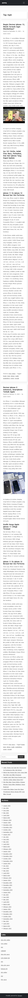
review (12, 378)
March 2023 (6, 904)
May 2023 (6, 899)
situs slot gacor (5, 954)
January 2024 (7, 880)
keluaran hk (4, 969)
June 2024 (6, 868)
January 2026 (7, 822)
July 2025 (6, 837)
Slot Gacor (12, 744)
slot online (4, 972)
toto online (4, 943)
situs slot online (5, 940)
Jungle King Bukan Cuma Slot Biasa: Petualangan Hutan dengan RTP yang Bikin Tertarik (14, 792)
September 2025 (7, 832)
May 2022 (6, 921)
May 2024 (6, 871)
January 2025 (7, 851)
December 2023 (7, 883)
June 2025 (6, 839)
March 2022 (6, 926)
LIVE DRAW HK (5, 958)
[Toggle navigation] (24, 2)
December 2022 (7, 911)
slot (2, 947)
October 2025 (7, 830)
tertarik (17, 378)
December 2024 (7, 854)
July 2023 (6, 895)
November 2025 (7, 827)
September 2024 (7, 861)
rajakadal (3, 951)
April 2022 (6, 923)
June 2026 (6, 810)
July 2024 (6, 866)
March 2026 (6, 818)
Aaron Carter (7, 33)
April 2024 (6, 873)
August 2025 (6, 834)
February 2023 (7, 907)
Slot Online (12, 373)
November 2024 (7, 856)
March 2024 (6, 875)
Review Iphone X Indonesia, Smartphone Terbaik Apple (12, 389)
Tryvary (20, 995)
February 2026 (7, 820)
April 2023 (6, 902)
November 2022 (7, 914)
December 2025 (7, 825)
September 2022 (7, 919)
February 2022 (7, 928)
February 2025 (7, 849)
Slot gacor (4, 979)
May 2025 (6, 842)
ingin (8, 376)
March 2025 (6, 846)
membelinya (6, 378)
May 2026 (6, 813)
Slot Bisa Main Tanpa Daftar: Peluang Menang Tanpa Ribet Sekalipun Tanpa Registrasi (14, 784)
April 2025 (6, 844)
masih (17, 376)
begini (4, 376)
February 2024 (7, 878)
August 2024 (6, 863)
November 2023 (7, 885)
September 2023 (7, 890)
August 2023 (6, 892)
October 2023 (7, 887)
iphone (13, 376)
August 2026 (6, 806)
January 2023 (7, 909)
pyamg (4, 3)
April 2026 (6, 815)
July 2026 (6, 808)
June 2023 (6, 897)
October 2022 (7, 916)
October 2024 (7, 858)
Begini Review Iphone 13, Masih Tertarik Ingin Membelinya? (14, 26)
